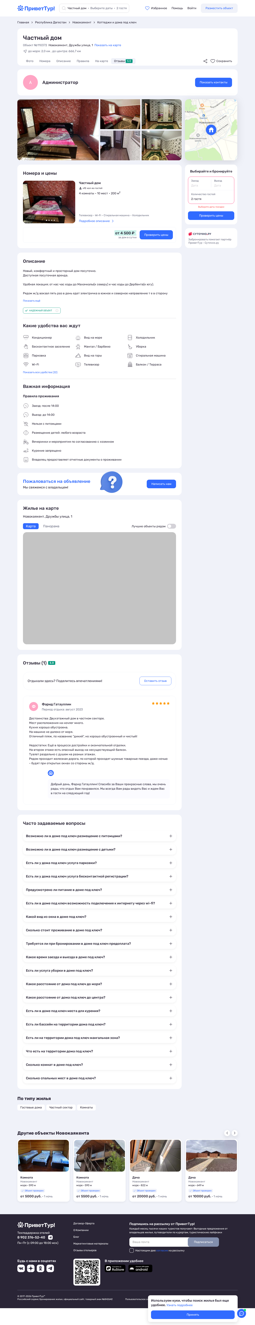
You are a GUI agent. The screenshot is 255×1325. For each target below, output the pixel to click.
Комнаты (86, 1107)
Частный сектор (61, 1107)
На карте (101, 61)
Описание (63, 61)
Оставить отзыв (155, 681)
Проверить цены (156, 235)
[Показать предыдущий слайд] (29, 202)
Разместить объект (219, 8)
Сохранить (224, 61)
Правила (83, 61)
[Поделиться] (205, 61)
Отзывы (122, 61)
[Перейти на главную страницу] (36, 10)
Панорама (51, 526)
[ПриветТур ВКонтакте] (21, 1268)
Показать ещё (31, 300)
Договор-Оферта (83, 1223)
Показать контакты (213, 82)
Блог (76, 1236)
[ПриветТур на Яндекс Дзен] (31, 1268)
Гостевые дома (31, 1107)
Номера (44, 61)
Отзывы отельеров (85, 1250)
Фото (29, 61)
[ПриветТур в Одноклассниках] (40, 1268)
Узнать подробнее (180, 1305)
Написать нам (161, 484)
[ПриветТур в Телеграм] (50, 1268)
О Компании (81, 1230)
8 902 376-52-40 (31, 1237)
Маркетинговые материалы (90, 1243)
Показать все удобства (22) (40, 372)
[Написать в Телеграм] (50, 1237)
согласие (162, 1250)
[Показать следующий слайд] (69, 202)
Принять (193, 1314)
